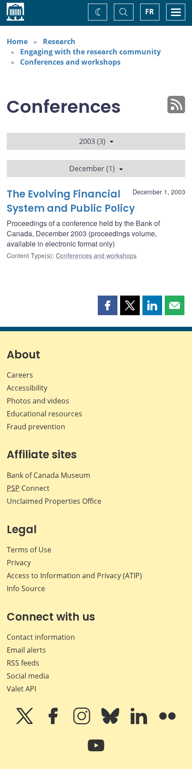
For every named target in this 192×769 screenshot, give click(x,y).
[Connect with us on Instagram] (82, 722)
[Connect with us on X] (25, 722)
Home (17, 41)
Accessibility (27, 388)
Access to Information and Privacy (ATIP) (74, 575)
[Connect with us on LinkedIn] (139, 722)
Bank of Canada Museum (48, 475)
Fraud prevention (36, 427)
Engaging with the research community (90, 52)
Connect (28, 488)
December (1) (92, 168)
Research (59, 41)
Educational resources (44, 414)
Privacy (19, 562)
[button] (107, 305)
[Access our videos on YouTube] (96, 752)
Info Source (26, 588)
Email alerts (26, 650)
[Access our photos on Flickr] (167, 722)
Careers (20, 375)
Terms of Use (29, 550)
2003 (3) (92, 141)
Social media (28, 676)
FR (149, 11)
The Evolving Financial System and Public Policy (71, 201)
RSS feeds (23, 663)
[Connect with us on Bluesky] (111, 722)
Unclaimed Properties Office (54, 501)
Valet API (21, 689)
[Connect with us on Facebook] (54, 722)
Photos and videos (38, 401)
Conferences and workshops (70, 62)
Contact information (41, 637)
